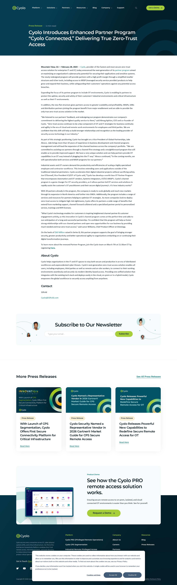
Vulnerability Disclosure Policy (151, 579)
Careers (116, 545)
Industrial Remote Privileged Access (81, 549)
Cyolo (82, 66)
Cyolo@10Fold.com (49, 297)
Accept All (113, 575)
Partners (116, 549)
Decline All (132, 575)
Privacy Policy (122, 561)
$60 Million (60, 232)
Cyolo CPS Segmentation (76, 545)
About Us (117, 540)
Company (117, 535)
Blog (143, 540)
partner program (122, 70)
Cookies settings (93, 575)
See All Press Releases (149, 377)
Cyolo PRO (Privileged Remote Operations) (84, 540)
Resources (145, 535)
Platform (69, 535)
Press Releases (147, 545)
